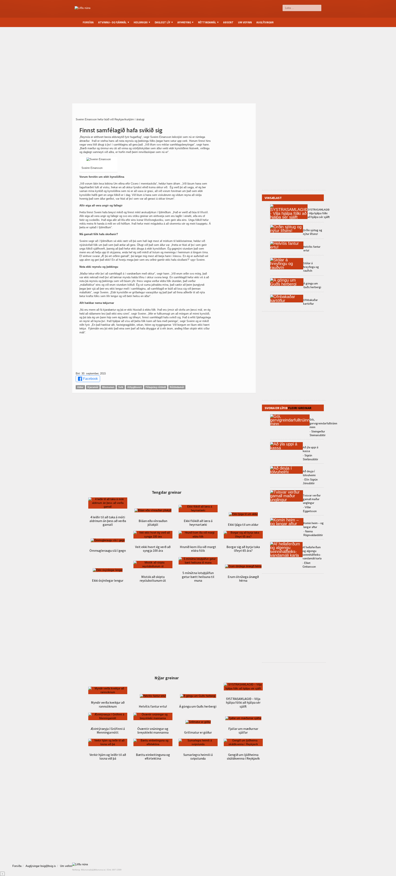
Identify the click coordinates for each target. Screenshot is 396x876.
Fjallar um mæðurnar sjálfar (243, 730)
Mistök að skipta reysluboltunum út (153, 578)
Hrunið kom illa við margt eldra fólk (198, 549)
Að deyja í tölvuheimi (309, 473)
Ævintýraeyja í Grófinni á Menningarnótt (108, 730)
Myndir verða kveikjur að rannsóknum (108, 704)
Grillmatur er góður (198, 732)
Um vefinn (245, 22)
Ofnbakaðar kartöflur (310, 301)
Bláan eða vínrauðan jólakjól (153, 523)
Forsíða (88, 22)
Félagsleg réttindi (156, 387)
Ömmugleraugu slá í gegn (108, 550)
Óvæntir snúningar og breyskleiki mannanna (153, 730)
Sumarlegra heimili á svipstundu (198, 756)
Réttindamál (177, 387)
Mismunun (108, 387)
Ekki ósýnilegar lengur (107, 580)
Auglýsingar (264, 22)
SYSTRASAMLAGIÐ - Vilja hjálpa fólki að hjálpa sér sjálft (319, 213)
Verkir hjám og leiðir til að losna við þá (108, 756)
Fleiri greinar (299, 408)
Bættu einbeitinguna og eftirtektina (153, 756)
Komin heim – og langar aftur (313, 525)
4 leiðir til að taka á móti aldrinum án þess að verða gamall (108, 521)
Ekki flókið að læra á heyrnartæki (198, 523)
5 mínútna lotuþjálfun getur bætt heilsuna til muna (198, 576)
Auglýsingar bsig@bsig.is (41, 866)
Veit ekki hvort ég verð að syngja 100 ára (153, 549)
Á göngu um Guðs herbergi (198, 706)
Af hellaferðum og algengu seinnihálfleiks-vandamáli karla (312, 552)
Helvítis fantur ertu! (153, 706)
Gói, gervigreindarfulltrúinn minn (323, 423)
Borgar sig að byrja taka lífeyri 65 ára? (243, 549)
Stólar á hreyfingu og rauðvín (311, 266)
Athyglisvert (134, 387)
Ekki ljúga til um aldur (243, 524)
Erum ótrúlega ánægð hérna (243, 578)
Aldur (80, 387)
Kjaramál (92, 387)
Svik (120, 387)
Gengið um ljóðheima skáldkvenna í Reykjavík (243, 756)
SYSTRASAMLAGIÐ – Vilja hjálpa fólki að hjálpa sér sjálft (243, 702)
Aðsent (228, 22)
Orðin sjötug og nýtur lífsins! (312, 232)
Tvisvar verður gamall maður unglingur (312, 499)
